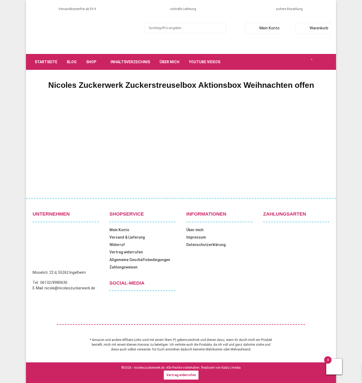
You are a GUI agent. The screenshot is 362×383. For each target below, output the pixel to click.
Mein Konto (269, 28)
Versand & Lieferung (127, 237)
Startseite (46, 62)
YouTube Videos (204, 62)
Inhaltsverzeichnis (130, 62)
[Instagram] (294, 62)
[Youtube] (305, 62)
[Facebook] (282, 62)
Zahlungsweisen (123, 267)
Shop (91, 62)
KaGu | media (231, 368)
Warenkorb (319, 28)
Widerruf (117, 245)
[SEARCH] (220, 28)
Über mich (169, 62)
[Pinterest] (300, 62)
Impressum (196, 237)
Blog (72, 62)
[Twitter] (288, 62)
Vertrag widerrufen (126, 252)
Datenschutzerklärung (206, 245)
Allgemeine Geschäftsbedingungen (139, 260)
